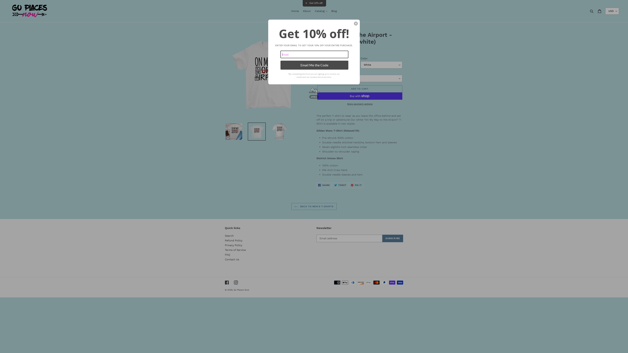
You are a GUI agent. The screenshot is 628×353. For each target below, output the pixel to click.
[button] (356, 23)
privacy (314, 97)
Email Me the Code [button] (314, 65)
